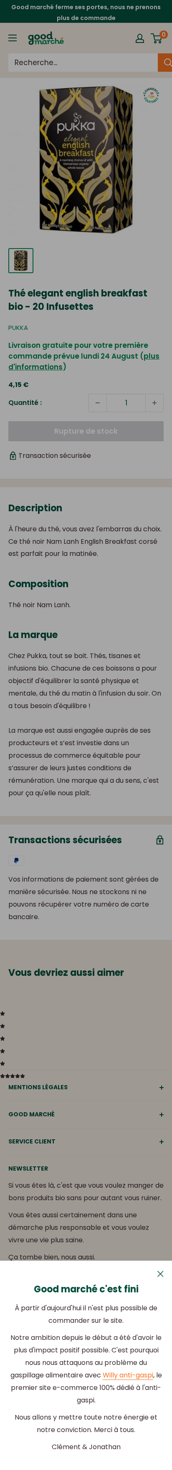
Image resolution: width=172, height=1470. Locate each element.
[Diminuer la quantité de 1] (97, 403)
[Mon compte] (140, 38)
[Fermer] (160, 1273)
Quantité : (25, 402)
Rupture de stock (86, 431)
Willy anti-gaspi (128, 1375)
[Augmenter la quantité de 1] (154, 403)
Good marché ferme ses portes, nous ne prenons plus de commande (86, 12)
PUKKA (18, 327)
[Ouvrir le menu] (12, 38)
